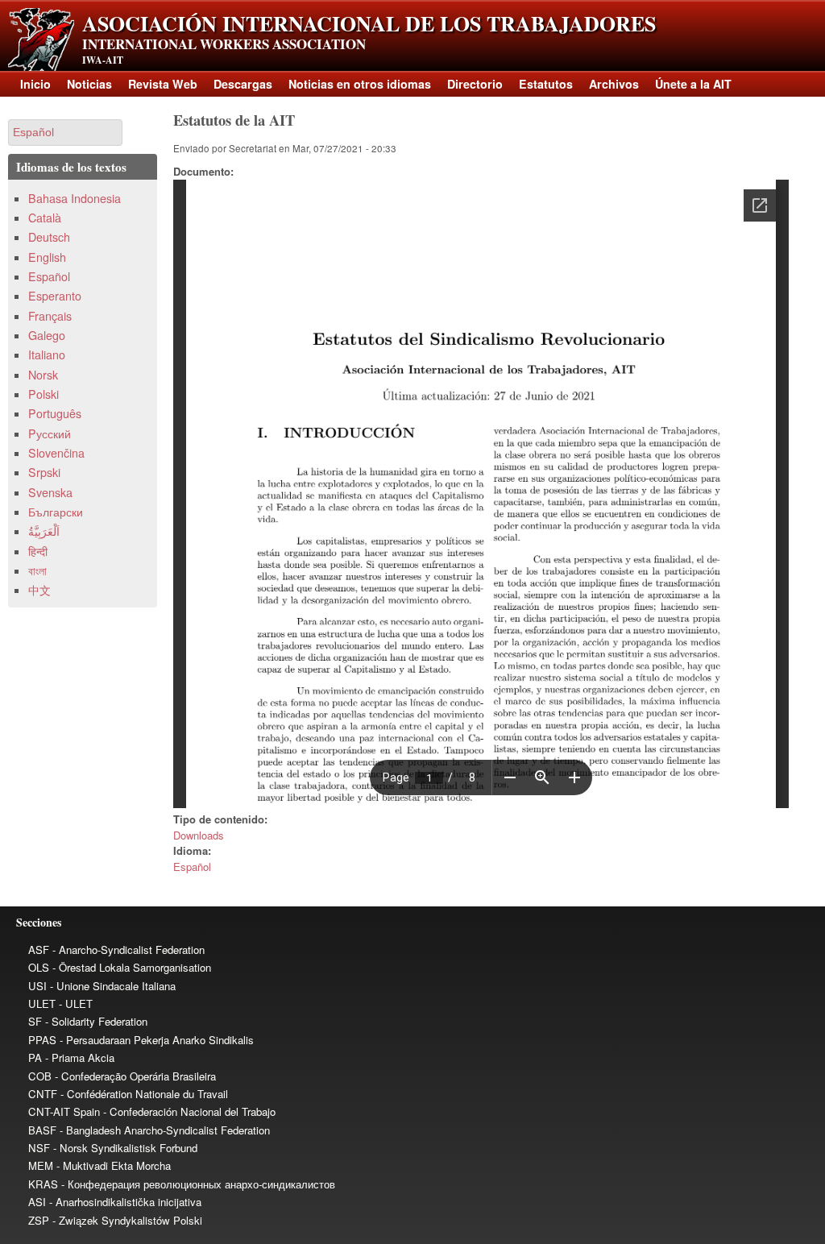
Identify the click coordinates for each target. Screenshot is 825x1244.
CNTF (42, 1093)
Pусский (49, 433)
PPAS (42, 1039)
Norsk (43, 375)
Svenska (50, 492)
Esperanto (54, 296)
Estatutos (546, 84)
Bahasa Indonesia (74, 198)
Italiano (46, 354)
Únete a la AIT (693, 84)
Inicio (35, 84)
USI (37, 985)
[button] (65, 132)
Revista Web (162, 84)
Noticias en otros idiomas (359, 84)
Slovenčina (56, 453)
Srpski (44, 472)
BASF (42, 1130)
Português (54, 413)
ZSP (38, 1220)
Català (44, 217)
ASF (38, 949)
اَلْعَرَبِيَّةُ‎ (44, 531)
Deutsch (49, 237)
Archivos (614, 84)
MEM (40, 1165)
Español (192, 866)
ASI (37, 1201)
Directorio (475, 84)
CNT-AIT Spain (64, 1111)
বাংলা (37, 570)
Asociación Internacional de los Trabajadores (369, 23)
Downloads (198, 835)
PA (35, 1057)
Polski (43, 394)
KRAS (43, 1184)
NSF (39, 1147)
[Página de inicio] (41, 66)
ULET (42, 1003)
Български (55, 512)
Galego (46, 335)
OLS (38, 967)
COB (40, 1076)
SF (35, 1021)
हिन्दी (38, 551)
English (47, 257)
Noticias (89, 84)
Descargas (243, 84)
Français (50, 316)
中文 (39, 590)
